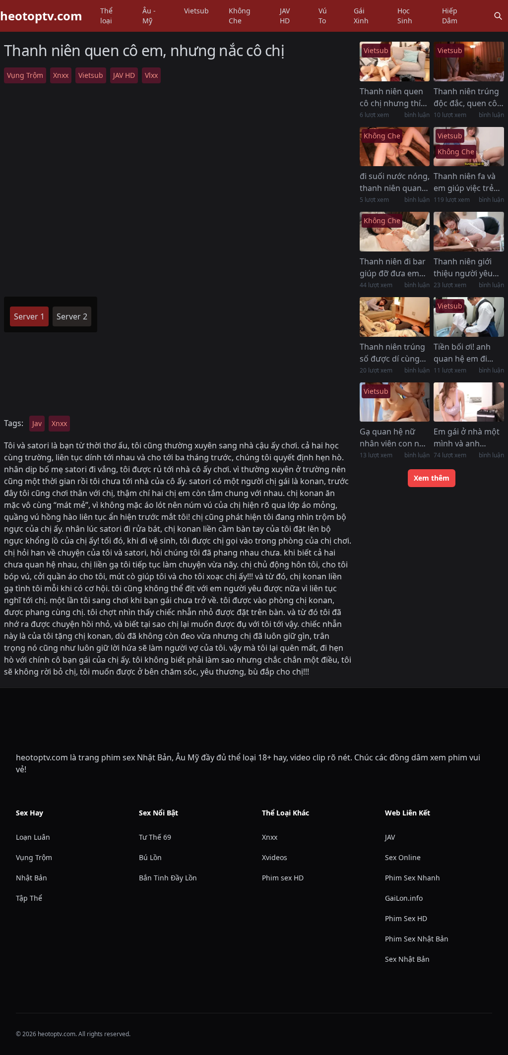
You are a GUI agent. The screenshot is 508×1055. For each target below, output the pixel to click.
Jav (37, 423)
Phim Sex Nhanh (412, 877)
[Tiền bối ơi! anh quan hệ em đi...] (469, 317)
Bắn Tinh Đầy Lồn (168, 877)
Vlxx (151, 75)
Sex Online (403, 857)
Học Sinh (404, 15)
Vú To (322, 15)
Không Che (240, 15)
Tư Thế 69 (155, 837)
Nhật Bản (31, 877)
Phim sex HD (283, 877)
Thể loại (106, 15)
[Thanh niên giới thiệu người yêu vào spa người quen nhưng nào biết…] (469, 231)
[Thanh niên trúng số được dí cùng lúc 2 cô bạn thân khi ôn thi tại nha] (395, 317)
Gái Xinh (361, 15)
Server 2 (72, 316)
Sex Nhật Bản (407, 959)
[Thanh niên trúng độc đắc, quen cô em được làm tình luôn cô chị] (469, 61)
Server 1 (29, 316)
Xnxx (60, 75)
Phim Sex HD (406, 918)
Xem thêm (431, 478)
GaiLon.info (404, 898)
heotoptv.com (41, 16)
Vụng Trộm (25, 75)
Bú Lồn (150, 857)
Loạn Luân (33, 837)
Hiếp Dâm (449, 15)
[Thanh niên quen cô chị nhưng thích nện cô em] (395, 61)
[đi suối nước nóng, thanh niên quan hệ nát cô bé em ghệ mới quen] (395, 147)
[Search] (498, 16)
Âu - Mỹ (149, 15)
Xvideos (274, 857)
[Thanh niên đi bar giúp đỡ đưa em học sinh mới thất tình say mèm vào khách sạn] (395, 231)
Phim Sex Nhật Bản (416, 938)
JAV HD (285, 15)
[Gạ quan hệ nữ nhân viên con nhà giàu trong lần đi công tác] (395, 402)
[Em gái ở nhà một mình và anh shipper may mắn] (469, 402)
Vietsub (196, 10)
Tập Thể (29, 898)
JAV (390, 837)
